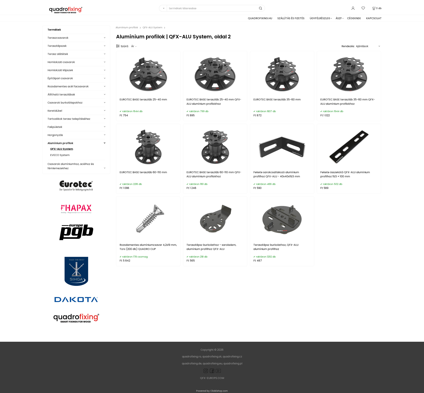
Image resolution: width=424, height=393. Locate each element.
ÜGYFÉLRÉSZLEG (320, 18)
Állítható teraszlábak (61, 94)
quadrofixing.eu (212, 363)
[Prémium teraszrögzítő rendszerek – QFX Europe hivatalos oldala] (76, 318)
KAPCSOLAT (374, 18)
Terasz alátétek (58, 54)
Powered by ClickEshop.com (212, 391)
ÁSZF (339, 18)
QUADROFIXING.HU (260, 18)
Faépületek (55, 127)
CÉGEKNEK (354, 18)
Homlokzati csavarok (61, 62)
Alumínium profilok (60, 143)
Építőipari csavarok (60, 78)
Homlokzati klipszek (60, 70)
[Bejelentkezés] (353, 8)
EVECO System (60, 155)
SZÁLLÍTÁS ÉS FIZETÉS (290, 18)
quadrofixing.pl (232, 363)
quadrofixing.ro (191, 356)
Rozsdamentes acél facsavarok (68, 86)
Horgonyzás (55, 135)
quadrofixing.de (192, 363)
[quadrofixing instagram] (205, 370)
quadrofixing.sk (212, 356)
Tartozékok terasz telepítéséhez (69, 119)
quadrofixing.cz (232, 356)
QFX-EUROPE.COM (212, 378)
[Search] (163, 8)
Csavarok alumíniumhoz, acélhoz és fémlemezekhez (71, 166)
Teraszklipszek (57, 46)
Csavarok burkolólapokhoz (65, 103)
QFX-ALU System (61, 149)
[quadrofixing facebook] (211, 370)
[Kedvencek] (363, 8)
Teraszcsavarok (58, 38)
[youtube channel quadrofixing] (218, 370)
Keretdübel (55, 111)
